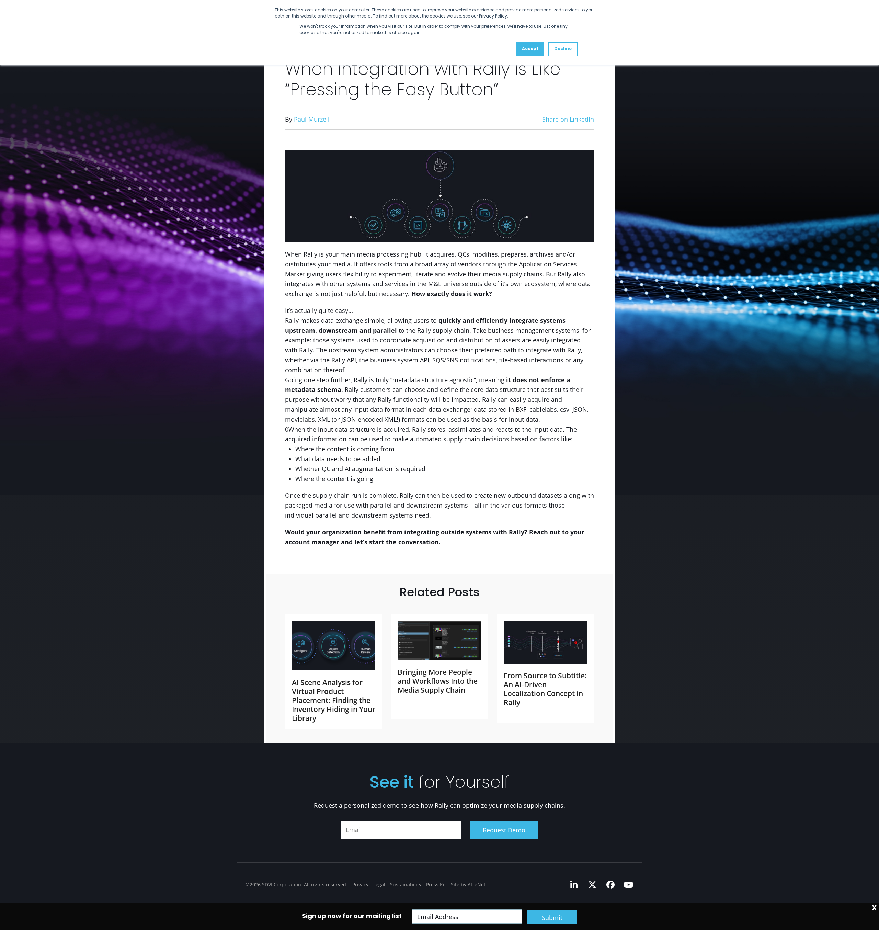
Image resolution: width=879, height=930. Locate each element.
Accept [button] (530, 49)
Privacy (360, 884)
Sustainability (405, 884)
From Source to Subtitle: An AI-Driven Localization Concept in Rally (545, 689)
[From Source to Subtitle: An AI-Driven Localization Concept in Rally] (545, 642)
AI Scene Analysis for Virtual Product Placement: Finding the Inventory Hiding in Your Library (333, 700)
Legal (379, 884)
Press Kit (436, 884)
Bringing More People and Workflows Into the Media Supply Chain (438, 681)
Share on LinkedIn (568, 119)
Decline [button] (563, 49)
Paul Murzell (312, 119)
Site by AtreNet (468, 884)
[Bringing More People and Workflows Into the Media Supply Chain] (439, 640)
